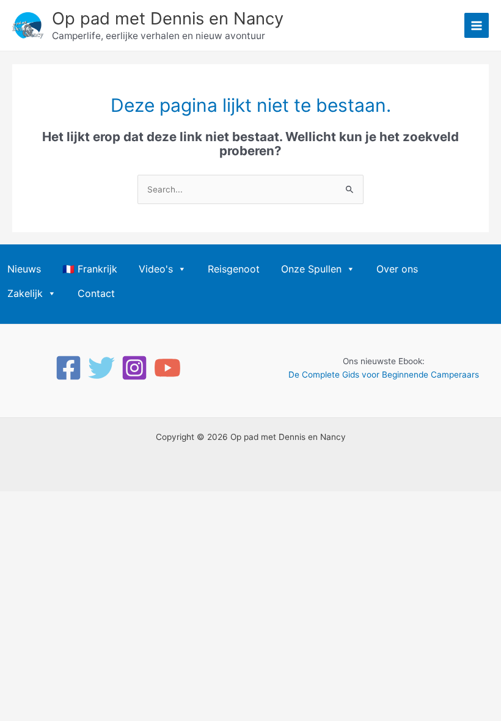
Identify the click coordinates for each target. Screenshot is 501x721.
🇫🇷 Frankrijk (89, 269)
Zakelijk (25, 293)
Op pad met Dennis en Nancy (167, 18)
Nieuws (24, 269)
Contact (96, 293)
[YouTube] (167, 368)
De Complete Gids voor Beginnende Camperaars (383, 374)
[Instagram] (134, 368)
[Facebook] (68, 368)
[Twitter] (101, 368)
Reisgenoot (234, 269)
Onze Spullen (311, 269)
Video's (156, 269)
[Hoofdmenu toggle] (476, 25)
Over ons (397, 269)
